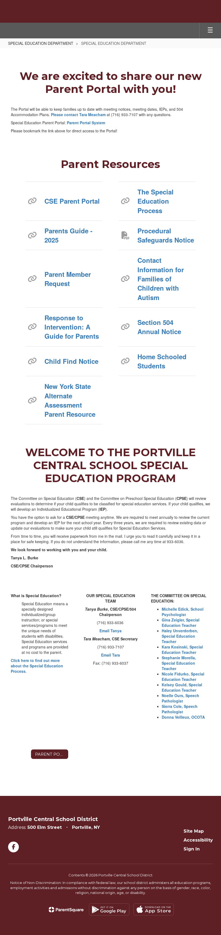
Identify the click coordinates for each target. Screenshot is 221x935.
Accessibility (198, 840)
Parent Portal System (86, 122)
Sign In (192, 849)
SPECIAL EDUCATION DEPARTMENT (40, 43)
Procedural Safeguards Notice (165, 235)
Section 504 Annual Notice (159, 327)
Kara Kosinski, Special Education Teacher (182, 649)
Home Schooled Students (162, 361)
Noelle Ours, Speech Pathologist (180, 698)
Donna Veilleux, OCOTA (183, 717)
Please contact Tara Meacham (78, 114)
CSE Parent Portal (72, 201)
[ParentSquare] (66, 910)
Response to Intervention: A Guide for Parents (71, 327)
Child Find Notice (71, 361)
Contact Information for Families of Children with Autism (160, 278)
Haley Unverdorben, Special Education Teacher (180, 636)
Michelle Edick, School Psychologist (182, 611)
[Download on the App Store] (153, 909)
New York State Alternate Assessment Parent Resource (69, 400)
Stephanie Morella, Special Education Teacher (179, 663)
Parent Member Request (67, 279)
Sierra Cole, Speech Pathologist (180, 709)
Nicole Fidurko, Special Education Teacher (183, 676)
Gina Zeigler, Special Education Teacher (180, 622)
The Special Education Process (155, 201)
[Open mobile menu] (210, 30)
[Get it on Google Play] (109, 909)
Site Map (194, 831)
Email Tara (110, 655)
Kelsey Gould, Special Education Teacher (182, 687)
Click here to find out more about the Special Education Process (37, 666)
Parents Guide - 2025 (68, 235)
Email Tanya (110, 630)
